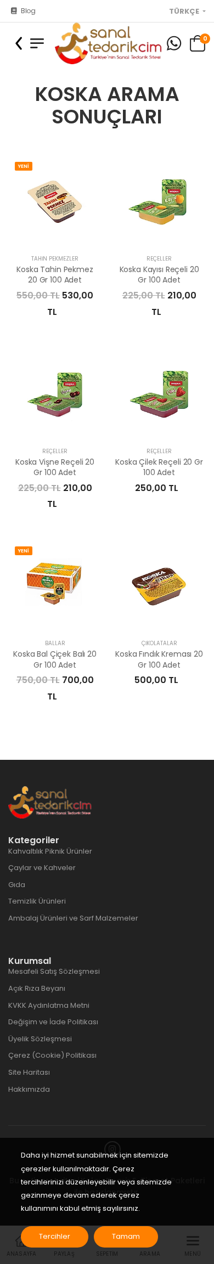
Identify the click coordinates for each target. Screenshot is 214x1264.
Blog (28, 10)
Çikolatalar (159, 643)
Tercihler (54, 1236)
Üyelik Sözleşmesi (40, 1039)
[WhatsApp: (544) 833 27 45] (174, 43)
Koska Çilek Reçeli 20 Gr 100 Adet (159, 467)
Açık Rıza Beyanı (36, 988)
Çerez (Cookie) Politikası (52, 1055)
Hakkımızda (29, 1089)
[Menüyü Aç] (37, 43)
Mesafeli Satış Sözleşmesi (54, 971)
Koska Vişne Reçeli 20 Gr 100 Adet (54, 467)
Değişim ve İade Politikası (53, 1022)
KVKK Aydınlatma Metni (48, 1005)
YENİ (23, 166)
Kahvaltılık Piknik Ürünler (50, 851)
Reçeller (159, 259)
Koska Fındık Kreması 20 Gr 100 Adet (159, 659)
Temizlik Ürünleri (37, 901)
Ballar (55, 643)
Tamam (126, 1236)
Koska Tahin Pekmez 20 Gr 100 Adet (54, 275)
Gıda (16, 884)
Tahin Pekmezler (54, 259)
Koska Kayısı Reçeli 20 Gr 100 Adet (159, 275)
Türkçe (185, 11)
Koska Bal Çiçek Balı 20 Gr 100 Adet (55, 659)
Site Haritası (29, 1072)
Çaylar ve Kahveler (42, 867)
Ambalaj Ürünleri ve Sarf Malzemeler (73, 918)
